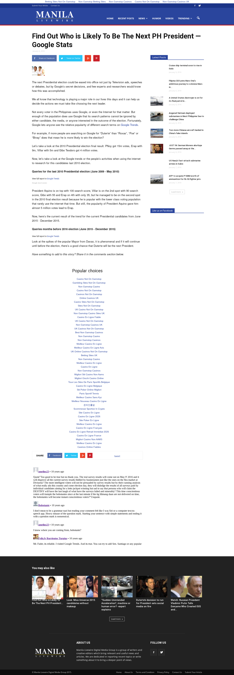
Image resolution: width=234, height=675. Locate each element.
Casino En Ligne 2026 (89, 416)
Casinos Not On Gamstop (89, 294)
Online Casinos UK (89, 298)
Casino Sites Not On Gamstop (89, 302)
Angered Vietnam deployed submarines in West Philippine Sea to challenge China (186, 116)
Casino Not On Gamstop (89, 279)
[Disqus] (87, 506)
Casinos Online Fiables (89, 447)
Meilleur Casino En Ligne (89, 344)
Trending (183, 18)
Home (110, 18)
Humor (156, 18)
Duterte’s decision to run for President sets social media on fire (150, 603)
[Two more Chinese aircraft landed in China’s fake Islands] (156, 133)
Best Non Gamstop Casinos (89, 332)
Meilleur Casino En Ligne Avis (89, 347)
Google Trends (129, 125)
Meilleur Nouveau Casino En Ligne (89, 401)
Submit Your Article (40, 5)
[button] (198, 18)
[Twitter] (199, 5)
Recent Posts (126, 18)
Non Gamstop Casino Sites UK (89, 313)
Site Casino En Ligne (89, 412)
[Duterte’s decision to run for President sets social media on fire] (151, 586)
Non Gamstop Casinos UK (89, 324)
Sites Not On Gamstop (89, 305)
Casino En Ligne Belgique (89, 386)
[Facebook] (194, 5)
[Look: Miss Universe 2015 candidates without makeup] (82, 586)
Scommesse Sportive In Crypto (89, 409)
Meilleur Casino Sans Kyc (89, 397)
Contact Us (55, 5)
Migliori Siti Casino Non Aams (89, 374)
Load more (176, 191)
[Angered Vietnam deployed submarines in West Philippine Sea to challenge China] (156, 116)
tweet (117, 456)
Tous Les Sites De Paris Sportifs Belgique (89, 382)
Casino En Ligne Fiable (89, 317)
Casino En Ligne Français (89, 428)
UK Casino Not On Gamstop (89, 309)
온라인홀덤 (89, 405)
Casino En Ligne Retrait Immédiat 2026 (89, 431)
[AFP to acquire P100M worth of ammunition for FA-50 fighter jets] (156, 179)
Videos (169, 18)
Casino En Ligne (89, 367)
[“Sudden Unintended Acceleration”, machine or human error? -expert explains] (117, 586)
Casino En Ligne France (89, 435)
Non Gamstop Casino (89, 286)
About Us (129, 672)
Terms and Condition (145, 672)
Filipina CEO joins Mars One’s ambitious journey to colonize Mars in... (185, 84)
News (141, 18)
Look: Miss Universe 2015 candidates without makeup (81, 603)
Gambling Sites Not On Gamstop (89, 282)
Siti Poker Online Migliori (89, 389)
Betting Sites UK (89, 355)
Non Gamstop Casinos (89, 340)
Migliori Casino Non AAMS (89, 439)
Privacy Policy (163, 672)
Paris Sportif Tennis (89, 393)
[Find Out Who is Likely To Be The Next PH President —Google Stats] (47, 587)
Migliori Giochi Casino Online (89, 378)
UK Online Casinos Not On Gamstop (89, 351)
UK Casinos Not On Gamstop (89, 328)
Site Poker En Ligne (89, 420)
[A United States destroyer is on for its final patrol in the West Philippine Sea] (156, 101)
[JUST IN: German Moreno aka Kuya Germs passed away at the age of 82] (156, 148)
